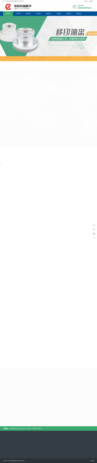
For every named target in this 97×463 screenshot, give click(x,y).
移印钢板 (21, 70)
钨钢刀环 (15, 70)
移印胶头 (27, 70)
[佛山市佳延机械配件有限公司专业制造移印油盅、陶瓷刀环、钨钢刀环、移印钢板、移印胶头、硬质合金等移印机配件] (20, 7)
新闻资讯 (28, 13)
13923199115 (94, 225)
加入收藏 (85, 1)
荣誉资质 (56, 331)
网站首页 (8, 13)
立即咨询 (59, 209)
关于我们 (18, 13)
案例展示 (48, 13)
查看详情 (79, 110)
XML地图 (92, 460)
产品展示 (38, 13)
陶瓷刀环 (9, 70)
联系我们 (91, 1)
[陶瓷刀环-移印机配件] (53, 99)
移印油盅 (4, 70)
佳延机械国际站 (13, 428)
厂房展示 (58, 13)
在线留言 (68, 13)
